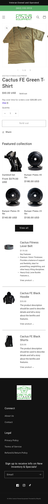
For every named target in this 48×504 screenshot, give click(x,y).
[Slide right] (30, 70)
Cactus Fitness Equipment (20, 498)
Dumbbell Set (8, 175)
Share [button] (9, 132)
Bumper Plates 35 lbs (11, 212)
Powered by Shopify (35, 498)
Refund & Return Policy (16, 453)
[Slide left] (18, 70)
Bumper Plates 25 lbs (33, 212)
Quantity (6, 108)
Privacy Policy (12, 440)
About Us (9, 416)
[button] (3, 17)
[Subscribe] (40, 474)
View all (24, 228)
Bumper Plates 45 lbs (33, 176)
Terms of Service (13, 447)
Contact (9, 422)
